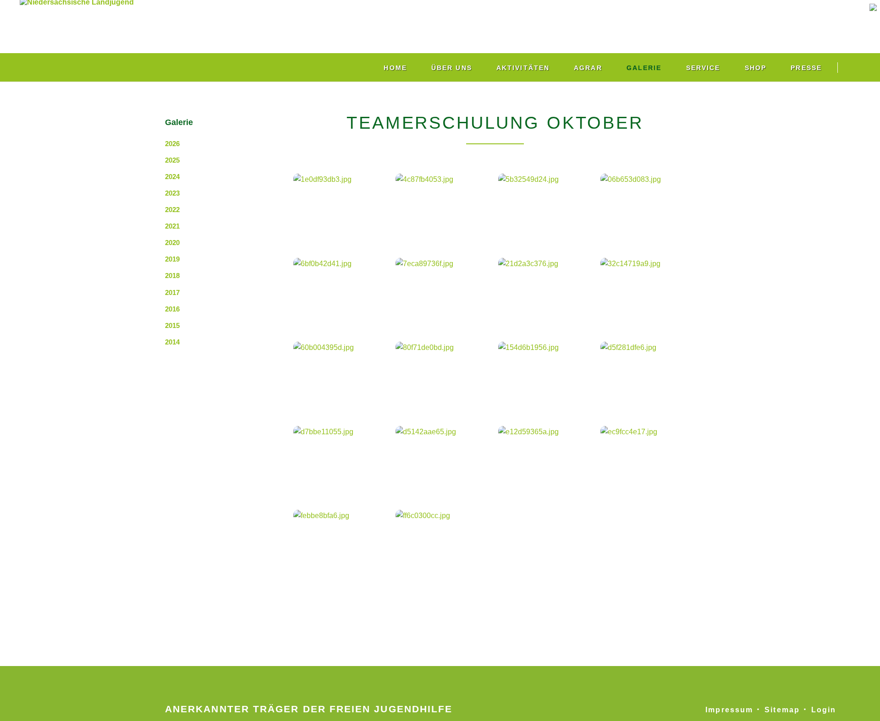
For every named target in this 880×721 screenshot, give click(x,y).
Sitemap (782, 710)
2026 (172, 143)
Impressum (729, 710)
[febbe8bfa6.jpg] (341, 543)
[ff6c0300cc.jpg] (444, 543)
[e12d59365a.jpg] (546, 459)
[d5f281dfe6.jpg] (648, 375)
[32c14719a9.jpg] (648, 291)
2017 (172, 292)
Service (703, 67)
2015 (172, 325)
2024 (172, 176)
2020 (172, 242)
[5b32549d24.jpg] (546, 207)
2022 (172, 209)
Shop (755, 67)
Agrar (588, 67)
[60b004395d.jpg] (341, 375)
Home (395, 67)
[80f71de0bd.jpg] (444, 375)
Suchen (856, 67)
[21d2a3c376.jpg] (546, 291)
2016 (172, 309)
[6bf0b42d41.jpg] (341, 291)
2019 (172, 259)
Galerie (644, 67)
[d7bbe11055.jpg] (341, 459)
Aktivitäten (523, 67)
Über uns (451, 67)
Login (823, 710)
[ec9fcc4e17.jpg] (648, 459)
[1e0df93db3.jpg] (341, 207)
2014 (172, 342)
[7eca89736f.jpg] (444, 291)
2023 (172, 193)
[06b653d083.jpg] (648, 207)
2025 (172, 160)
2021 (172, 226)
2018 (172, 275)
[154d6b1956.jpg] (546, 375)
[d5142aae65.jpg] (444, 459)
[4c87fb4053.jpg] (444, 207)
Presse (806, 67)
